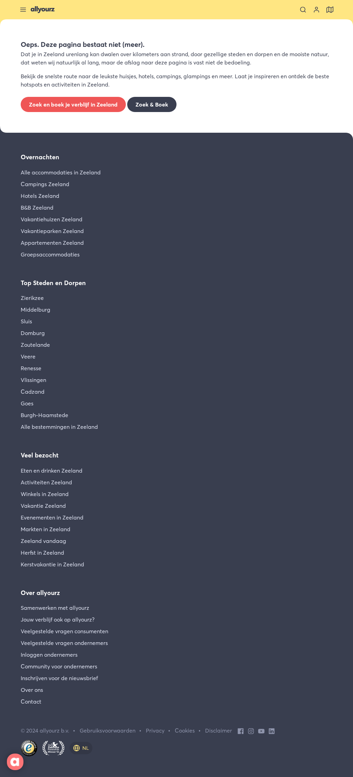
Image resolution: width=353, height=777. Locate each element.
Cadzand (32, 391)
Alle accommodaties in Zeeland (61, 172)
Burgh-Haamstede (44, 415)
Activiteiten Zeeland (46, 482)
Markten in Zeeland (45, 529)
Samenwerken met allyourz (55, 607)
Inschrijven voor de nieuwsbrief (59, 678)
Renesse (31, 368)
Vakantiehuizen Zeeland (51, 219)
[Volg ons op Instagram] (251, 730)
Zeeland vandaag (43, 540)
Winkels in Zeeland (45, 494)
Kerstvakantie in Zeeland (52, 564)
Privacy (155, 730)
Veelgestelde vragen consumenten (64, 631)
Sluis (26, 321)
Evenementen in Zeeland (52, 517)
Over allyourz (40, 593)
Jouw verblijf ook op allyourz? (57, 619)
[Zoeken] (303, 10)
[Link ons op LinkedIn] (271, 730)
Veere (28, 356)
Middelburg (35, 309)
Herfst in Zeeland (42, 552)
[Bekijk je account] (316, 10)
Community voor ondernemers (59, 666)
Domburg (33, 333)
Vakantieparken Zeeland (52, 231)
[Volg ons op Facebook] (240, 730)
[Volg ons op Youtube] (261, 730)
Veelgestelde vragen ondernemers (64, 642)
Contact (31, 701)
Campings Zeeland (45, 184)
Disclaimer (218, 730)
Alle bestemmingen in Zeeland (59, 426)
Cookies (185, 730)
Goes (27, 403)
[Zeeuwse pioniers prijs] (53, 748)
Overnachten (40, 157)
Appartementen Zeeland (52, 242)
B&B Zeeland (37, 207)
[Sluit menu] (23, 10)
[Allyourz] (42, 9)
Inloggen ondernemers (49, 654)
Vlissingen (33, 379)
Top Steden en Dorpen (53, 283)
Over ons (32, 689)
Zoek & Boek (151, 104)
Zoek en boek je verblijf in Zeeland (73, 104)
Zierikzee (32, 297)
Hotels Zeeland (40, 195)
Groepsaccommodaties (50, 254)
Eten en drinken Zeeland (51, 470)
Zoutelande (35, 344)
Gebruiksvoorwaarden (107, 730)
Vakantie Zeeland (43, 505)
